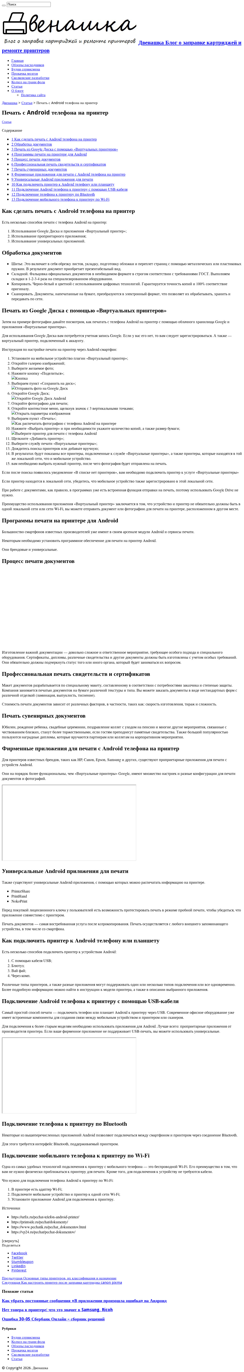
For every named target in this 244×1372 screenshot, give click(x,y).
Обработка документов (31, 144)
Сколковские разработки (30, 78)
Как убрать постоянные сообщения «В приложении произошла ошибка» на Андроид (84, 1300)
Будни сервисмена (25, 69)
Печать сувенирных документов (39, 169)
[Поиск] (4, 5)
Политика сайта (33, 95)
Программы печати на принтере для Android (49, 154)
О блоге (17, 91)
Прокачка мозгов (24, 73)
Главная (17, 60)
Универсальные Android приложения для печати (52, 179)
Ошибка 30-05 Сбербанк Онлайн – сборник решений (53, 1319)
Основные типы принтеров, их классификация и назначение (59, 1278)
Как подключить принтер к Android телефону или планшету (62, 184)
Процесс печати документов (36, 159)
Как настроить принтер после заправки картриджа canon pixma (62, 1282)
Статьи (16, 86)
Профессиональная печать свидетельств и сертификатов (58, 164)
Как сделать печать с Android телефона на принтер (54, 139)
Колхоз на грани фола (28, 82)
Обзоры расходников (27, 65)
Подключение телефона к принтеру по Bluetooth (53, 194)
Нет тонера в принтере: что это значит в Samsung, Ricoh (57, 1309)
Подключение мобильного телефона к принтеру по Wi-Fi (60, 199)
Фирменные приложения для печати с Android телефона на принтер (68, 174)
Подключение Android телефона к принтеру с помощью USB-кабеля (69, 189)
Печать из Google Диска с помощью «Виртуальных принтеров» (64, 149)
